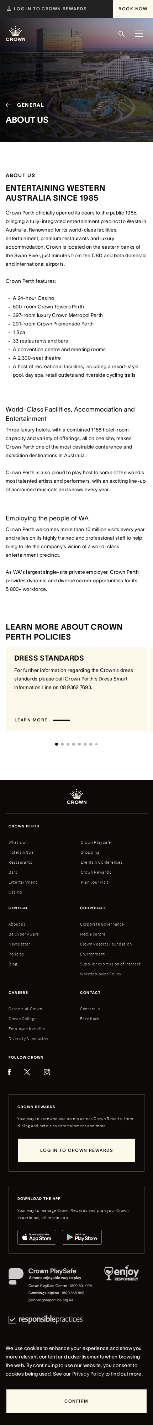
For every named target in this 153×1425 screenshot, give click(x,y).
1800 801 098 (81, 1286)
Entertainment (23, 882)
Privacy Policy (88, 1374)
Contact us (90, 1008)
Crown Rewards (96, 872)
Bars (13, 872)
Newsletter (19, 944)
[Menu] (138, 33)
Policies (16, 954)
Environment (92, 954)
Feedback (90, 1018)
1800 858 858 (73, 1293)
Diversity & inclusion (28, 1038)
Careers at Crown (25, 1008)
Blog (13, 963)
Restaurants (20, 862)
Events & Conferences (101, 862)
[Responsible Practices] (46, 1319)
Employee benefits (27, 1028)
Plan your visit (95, 882)
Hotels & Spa (21, 852)
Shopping (90, 852)
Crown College (23, 1018)
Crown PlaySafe (96, 842)
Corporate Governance (102, 924)
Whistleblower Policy (100, 973)
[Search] (121, 33)
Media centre (93, 934)
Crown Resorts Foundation (106, 944)
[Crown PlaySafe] (51, 1278)
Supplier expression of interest (110, 963)
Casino (15, 892)
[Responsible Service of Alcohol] (121, 1286)
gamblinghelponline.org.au (50, 1300)
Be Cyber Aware (24, 934)
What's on (18, 842)
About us (17, 924)
